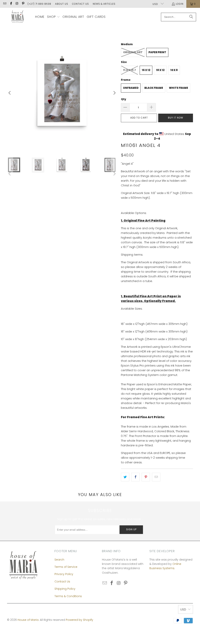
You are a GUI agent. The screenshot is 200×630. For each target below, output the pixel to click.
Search (59, 560)
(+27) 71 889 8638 (39, 3)
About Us (61, 3)
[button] (53, 17)
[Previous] (10, 93)
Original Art (133, 52)
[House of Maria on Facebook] (10, 3)
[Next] (114, 93)
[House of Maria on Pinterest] (23, 3)
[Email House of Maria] (4, 3)
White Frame (178, 88)
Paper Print (157, 52)
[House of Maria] (17, 17)
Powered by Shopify (79, 620)
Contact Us (80, 3)
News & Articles (104, 3)
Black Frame (153, 88)
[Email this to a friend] (156, 477)
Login (179, 3)
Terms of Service (65, 567)
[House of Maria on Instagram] (17, 3)
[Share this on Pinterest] (146, 477)
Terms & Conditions (68, 596)
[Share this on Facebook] (135, 477)
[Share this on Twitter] (125, 477)
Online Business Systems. (165, 566)
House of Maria (28, 620)
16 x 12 (146, 70)
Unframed (130, 88)
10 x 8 (174, 70)
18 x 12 (160, 70)
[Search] (191, 17)
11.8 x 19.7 (129, 70)
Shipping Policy (64, 589)
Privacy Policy (63, 574)
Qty (123, 99)
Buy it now (175, 117)
